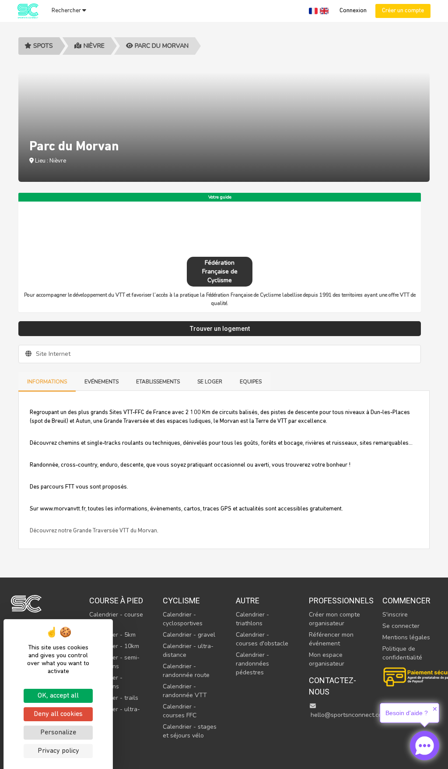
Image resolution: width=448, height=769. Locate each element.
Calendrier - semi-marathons (114, 661)
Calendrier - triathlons (252, 618)
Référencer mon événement (331, 639)
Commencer (406, 600)
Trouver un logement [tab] (220, 328)
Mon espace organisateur (326, 659)
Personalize (58, 732)
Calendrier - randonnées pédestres (252, 664)
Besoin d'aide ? (406, 712)
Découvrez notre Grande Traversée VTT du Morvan (93, 531)
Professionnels (336, 600)
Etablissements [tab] (158, 381)
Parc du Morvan (161, 46)
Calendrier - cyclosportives (183, 618)
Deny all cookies (58, 714)
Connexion (353, 10)
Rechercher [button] (67, 10)
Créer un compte (403, 10)
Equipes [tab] (251, 381)
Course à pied (116, 600)
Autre (247, 600)
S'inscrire (395, 614)
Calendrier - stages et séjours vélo (190, 731)
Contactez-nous (332, 686)
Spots (42, 46)
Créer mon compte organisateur (334, 618)
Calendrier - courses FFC (179, 710)
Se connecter (401, 626)
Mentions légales (406, 637)
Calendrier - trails (113, 698)
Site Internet (52, 354)
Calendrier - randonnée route (186, 670)
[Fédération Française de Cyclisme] (219, 228)
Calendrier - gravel (189, 635)
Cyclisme (181, 600)
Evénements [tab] (101, 381)
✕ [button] (435, 708)
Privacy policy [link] (58, 751)
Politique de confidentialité (402, 653)
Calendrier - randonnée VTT (185, 690)
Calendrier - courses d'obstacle (262, 639)
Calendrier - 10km (114, 646)
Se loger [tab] (209, 381)
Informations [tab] (47, 381)
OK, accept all (58, 695)
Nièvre (94, 46)
